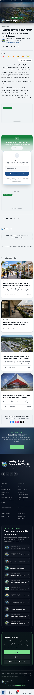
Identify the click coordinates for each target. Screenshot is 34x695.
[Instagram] (7, 474)
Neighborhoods (5, 492)
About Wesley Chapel (6, 497)
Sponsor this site (17, 17)
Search (3, 503)
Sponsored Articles (5, 513)
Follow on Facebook (23, 495)
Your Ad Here (7, 108)
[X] (11, 474)
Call (18, 652)
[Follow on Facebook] (12, 422)
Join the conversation (26, 60)
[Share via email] (11, 46)
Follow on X (21, 500)
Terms (19, 178)
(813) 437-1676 (11, 637)
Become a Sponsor (6, 511)
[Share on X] (3, 46)
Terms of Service (22, 516)
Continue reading (15, 174)
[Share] (18, 46)
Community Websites (20, 685)
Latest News (4, 487)
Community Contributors (7, 500)
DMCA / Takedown (22, 519)
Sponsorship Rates (17, 662)
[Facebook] (3, 474)
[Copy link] (15, 46)
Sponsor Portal (5, 516)
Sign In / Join (21, 487)
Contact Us (21, 492)
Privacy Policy (25, 178)
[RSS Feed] (16, 474)
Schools (3, 495)
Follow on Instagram (23, 497)
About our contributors (12, 42)
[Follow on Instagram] (17, 422)
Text (18, 657)
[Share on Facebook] (7, 46)
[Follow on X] (22, 422)
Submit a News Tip (22, 489)
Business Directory (5, 489)
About (19, 511)
